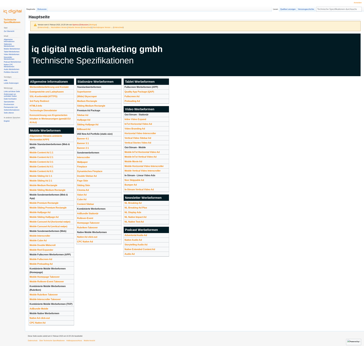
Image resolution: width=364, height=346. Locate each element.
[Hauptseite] (12, 11)
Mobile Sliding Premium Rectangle (48, 207)
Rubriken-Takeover (87, 227)
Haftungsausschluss (74, 341)
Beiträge (93, 25)
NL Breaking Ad (133, 203)
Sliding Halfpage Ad (87, 124)
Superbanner (84, 92)
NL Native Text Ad (134, 222)
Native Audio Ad (133, 240)
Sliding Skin (83, 185)
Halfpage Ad (83, 120)
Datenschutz (33, 341)
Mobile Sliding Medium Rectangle (47, 190)
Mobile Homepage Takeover (45, 277)
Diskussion (84, 25)
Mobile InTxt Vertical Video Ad (141, 157)
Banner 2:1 (83, 148)
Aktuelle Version (74, 27)
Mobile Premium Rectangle (44, 203)
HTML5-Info (36, 106)
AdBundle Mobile (39, 308)
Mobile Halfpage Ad (40, 212)
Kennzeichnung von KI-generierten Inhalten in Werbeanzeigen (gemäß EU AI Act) (50, 119)
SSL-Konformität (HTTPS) (43, 96)
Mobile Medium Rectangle (43, 185)
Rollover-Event (85, 218)
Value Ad (82, 195)
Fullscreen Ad (132, 96)
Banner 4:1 (83, 138)
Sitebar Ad (82, 115)
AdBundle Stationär (87, 213)
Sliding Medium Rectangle (91, 106)
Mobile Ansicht (89, 341)
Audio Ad (130, 254)
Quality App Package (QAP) (139, 92)
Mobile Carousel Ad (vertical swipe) (48, 226)
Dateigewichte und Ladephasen (47, 92)
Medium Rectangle (87, 101)
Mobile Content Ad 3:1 (41, 162)
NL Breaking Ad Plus (136, 207)
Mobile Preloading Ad (41, 264)
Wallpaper (82, 162)
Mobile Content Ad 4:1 (41, 166)
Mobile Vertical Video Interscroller (143, 171)
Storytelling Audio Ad (136, 244)
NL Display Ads (133, 212)
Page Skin (82, 180)
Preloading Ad (132, 101)
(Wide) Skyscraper (87, 96)
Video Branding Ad (135, 128)
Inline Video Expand (135, 119)
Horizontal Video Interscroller (140, 133)
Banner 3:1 (83, 143)
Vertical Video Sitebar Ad (138, 138)
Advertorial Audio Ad (136, 235)
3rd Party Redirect (39, 101)
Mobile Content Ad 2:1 (41, 157)
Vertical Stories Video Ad (138, 143)
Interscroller (83, 157)
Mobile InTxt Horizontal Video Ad (142, 152)
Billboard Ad (83, 129)
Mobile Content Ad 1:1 (41, 152)
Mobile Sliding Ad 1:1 (41, 176)
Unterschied (43, 27)
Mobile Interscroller (40, 236)
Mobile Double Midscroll (42, 245)
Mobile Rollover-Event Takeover (47, 281)
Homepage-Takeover (88, 223)
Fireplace (82, 166)
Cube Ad (81, 199)
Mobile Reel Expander (41, 250)
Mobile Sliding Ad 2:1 (41, 180)
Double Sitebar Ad (87, 176)
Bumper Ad (131, 185)
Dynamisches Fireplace (89, 171)
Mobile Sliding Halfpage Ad (44, 217)
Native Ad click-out (40, 318)
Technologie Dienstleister (43, 110)
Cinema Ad (83, 190)
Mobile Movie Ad (133, 161)
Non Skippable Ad (134, 180)
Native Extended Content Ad (140, 249)
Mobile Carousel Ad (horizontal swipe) (50, 222)
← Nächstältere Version (58, 27)
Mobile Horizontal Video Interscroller (144, 166)
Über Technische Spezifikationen (52, 341)
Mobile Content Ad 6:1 (41, 171)
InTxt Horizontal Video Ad (138, 124)
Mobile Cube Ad (38, 240)
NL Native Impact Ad (135, 217)
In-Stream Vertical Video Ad (139, 189)
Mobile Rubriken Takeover (44, 294)
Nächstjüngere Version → (103, 27)
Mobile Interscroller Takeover (45, 299)
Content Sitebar (85, 204)
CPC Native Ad (38, 323)
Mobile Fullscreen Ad (41, 259)
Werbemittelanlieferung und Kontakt (49, 87)
